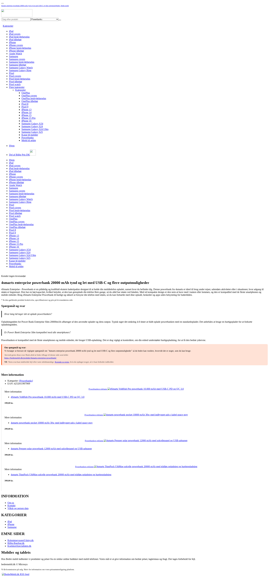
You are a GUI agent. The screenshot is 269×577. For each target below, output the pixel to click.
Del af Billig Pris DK (19, 154)
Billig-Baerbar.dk (15, 543)
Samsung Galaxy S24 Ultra (34, 129)
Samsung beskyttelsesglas (21, 62)
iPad (11, 31)
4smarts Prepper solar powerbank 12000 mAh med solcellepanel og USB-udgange (51, 448)
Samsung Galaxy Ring (20, 70)
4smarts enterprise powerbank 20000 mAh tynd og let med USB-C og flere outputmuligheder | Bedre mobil (35, 6)
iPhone (12, 42)
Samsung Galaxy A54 (32, 123)
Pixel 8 (24, 104)
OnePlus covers (29, 95)
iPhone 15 (26, 115)
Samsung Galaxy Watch (21, 67)
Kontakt (11, 505)
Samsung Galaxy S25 (32, 132)
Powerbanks (27, 137)
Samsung (13, 56)
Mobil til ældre (28, 140)
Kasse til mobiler (29, 134)
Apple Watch (15, 53)
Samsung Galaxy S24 (32, 126)
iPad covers (14, 34)
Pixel (11, 73)
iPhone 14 (26, 112)
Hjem (11, 145)
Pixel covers (15, 76)
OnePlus (25, 92)
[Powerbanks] (26, 380)
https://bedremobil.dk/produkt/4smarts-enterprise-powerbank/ (30, 358)
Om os (10, 502)
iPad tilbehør (15, 39)
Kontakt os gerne (62, 362)
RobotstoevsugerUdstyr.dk (20, 540)
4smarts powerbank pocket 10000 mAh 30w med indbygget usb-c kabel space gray (52, 422)
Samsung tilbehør (17, 64)
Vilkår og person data (17, 508)
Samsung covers (17, 59)
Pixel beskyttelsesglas (19, 78)
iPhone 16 (26, 120)
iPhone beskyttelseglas (20, 48)
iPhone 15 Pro (28, 118)
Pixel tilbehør (15, 81)
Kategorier (8, 26)
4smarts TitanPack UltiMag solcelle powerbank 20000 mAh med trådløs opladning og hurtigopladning (61, 474)
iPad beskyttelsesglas (19, 36)
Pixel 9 (24, 106)
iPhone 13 (26, 109)
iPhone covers (16, 45)
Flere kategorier (16, 87)
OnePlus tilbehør (29, 101)
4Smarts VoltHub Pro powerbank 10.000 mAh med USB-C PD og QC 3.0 (47, 397)
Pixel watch (15, 84)
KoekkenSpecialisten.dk (19, 546)
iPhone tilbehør (16, 50)
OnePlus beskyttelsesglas (33, 98)
